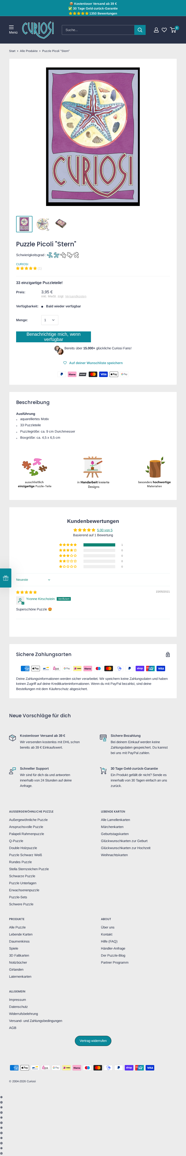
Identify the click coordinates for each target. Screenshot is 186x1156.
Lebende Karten (20, 934)
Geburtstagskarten (115, 834)
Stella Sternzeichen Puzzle (29, 869)
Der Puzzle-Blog (113, 955)
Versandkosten (75, 296)
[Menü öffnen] (11, 27)
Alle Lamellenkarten (115, 820)
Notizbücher (18, 962)
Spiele (13, 948)
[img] (26, 592)
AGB (12, 1028)
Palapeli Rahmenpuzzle (26, 834)
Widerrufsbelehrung (23, 1014)
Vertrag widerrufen (93, 1041)
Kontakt (106, 934)
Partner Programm (115, 962)
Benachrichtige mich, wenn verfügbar (54, 337)
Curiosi (22, 264)
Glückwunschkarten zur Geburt (124, 841)
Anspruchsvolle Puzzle (26, 827)
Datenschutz (18, 1007)
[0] (173, 30)
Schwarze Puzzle (22, 876)
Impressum (17, 1000)
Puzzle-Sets (18, 897)
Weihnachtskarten (114, 855)
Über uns (108, 927)
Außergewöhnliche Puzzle (28, 820)
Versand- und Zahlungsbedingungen (35, 1021)
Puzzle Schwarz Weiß (25, 855)
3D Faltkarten (19, 955)
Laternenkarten (20, 976)
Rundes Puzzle (20, 862)
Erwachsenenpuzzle (24, 890)
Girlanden (16, 969)
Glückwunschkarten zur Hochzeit (125, 848)
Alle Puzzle (17, 927)
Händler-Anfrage (113, 948)
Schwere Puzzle (21, 904)
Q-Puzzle (16, 841)
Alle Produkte (29, 51)
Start (12, 51)
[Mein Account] (156, 29)
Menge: (22, 320)
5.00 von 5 (105, 530)
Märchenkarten (112, 827)
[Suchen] (140, 30)
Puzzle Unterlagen (22, 883)
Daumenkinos (19, 941)
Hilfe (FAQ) (109, 941)
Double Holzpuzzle (23, 848)
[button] (27, 268)
